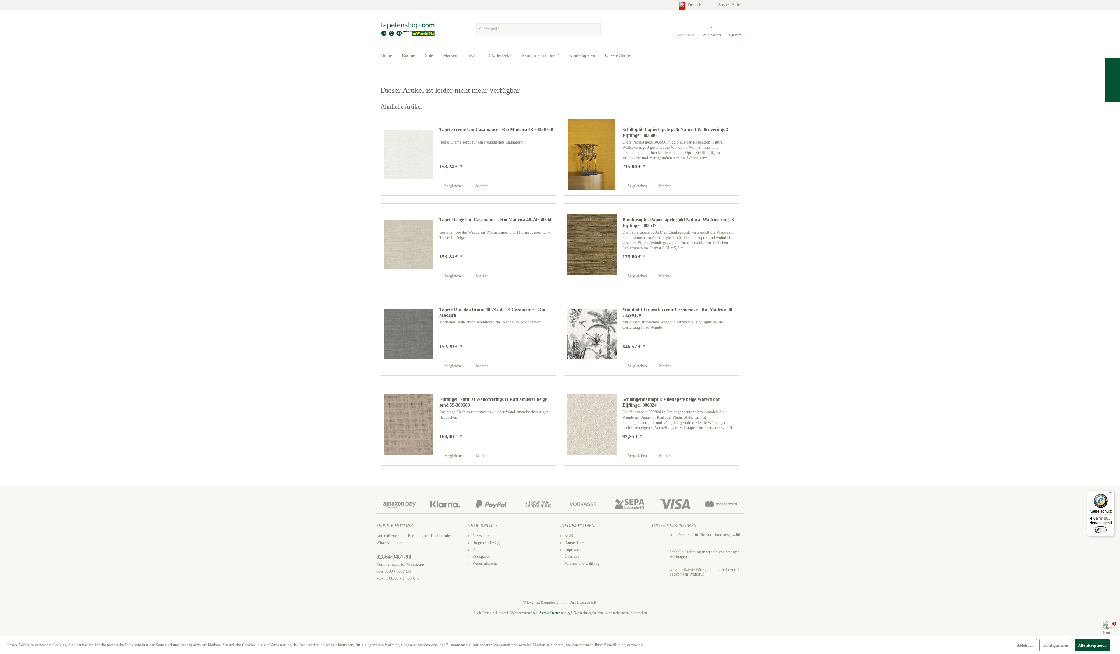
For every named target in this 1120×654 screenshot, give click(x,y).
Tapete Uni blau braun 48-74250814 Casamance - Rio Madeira (492, 312)
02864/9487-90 (394, 557)
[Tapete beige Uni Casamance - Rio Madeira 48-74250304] (408, 244)
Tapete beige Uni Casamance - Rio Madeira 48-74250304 (495, 219)
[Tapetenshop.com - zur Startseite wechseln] (407, 29)
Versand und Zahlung (581, 563)
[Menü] (1110, 494)
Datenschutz (574, 543)
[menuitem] (538, 27)
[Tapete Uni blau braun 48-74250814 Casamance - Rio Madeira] (408, 334)
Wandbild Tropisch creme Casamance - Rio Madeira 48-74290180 (678, 312)
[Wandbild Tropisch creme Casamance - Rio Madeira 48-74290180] (592, 334)
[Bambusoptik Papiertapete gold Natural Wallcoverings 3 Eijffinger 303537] (592, 244)
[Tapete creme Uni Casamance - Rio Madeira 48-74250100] (408, 154)
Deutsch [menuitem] (695, 5)
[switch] (1101, 529)
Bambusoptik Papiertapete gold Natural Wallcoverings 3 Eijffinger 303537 (678, 222)
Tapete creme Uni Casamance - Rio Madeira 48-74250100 (496, 129)
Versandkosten (550, 613)
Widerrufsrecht (485, 563)
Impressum (573, 550)
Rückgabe (481, 556)
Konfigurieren (1055, 645)
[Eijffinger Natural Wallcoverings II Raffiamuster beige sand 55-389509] (408, 424)
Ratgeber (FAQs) (487, 543)
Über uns (571, 556)
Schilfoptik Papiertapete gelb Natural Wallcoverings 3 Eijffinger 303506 (675, 132)
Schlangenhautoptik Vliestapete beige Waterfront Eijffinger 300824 (671, 402)
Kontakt (479, 550)
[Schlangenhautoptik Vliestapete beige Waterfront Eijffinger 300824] (592, 424)
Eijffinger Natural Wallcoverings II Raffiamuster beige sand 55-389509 (493, 402)
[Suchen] (595, 29)
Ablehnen (1025, 645)
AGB (568, 536)
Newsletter (481, 536)
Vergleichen (453, 186)
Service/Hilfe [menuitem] (729, 5)
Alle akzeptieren (1092, 645)
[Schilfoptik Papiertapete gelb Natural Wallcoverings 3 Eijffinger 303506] (592, 154)
